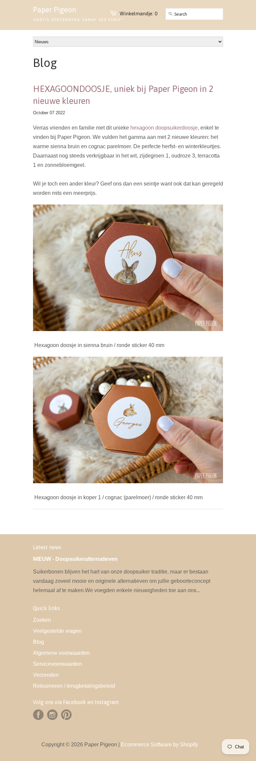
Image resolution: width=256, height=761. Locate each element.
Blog (38, 642)
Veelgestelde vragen (57, 631)
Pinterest (66, 714)
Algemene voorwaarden (61, 653)
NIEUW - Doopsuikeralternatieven (75, 559)
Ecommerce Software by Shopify (159, 744)
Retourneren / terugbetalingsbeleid (74, 686)
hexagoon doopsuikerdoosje (164, 128)
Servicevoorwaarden (57, 664)
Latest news (47, 547)
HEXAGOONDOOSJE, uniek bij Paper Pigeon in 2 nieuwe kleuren (123, 95)
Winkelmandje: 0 (138, 13)
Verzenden (46, 675)
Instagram (52, 714)
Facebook (38, 714)
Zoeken (42, 620)
